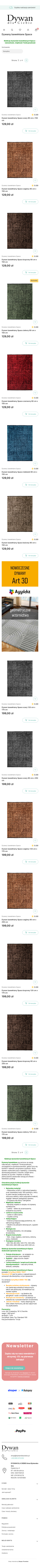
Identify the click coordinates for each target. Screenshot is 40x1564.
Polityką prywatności (24, 1376)
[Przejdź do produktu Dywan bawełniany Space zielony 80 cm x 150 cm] (20, 301)
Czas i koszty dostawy (9, 1511)
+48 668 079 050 (17, 1458)
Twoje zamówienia (8, 1546)
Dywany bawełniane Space (11, 115)
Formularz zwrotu (7, 1534)
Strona (14, 60)
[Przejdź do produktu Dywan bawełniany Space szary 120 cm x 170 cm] (20, 678)
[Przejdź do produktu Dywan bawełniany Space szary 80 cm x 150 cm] (20, 89)
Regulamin (25, 1373)
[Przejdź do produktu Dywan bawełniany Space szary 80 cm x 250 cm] (20, 749)
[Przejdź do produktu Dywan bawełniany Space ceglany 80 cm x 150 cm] (20, 160)
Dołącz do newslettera (14, 1368)
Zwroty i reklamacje (8, 1530)
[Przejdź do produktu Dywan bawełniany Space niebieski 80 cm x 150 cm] (20, 443)
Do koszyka (32, 131)
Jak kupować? (6, 1492)
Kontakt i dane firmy (8, 1489)
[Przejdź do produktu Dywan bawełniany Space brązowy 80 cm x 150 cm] (20, 230)
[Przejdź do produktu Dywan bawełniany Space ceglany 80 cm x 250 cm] (20, 890)
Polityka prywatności (8, 1527)
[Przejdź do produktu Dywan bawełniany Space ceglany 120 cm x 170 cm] (20, 820)
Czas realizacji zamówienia (10, 1508)
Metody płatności (7, 1504)
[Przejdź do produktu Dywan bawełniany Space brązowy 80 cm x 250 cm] (20, 1032)
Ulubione (5, 1553)
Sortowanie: (6, 47)
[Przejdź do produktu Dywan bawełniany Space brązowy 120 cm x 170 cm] (20, 961)
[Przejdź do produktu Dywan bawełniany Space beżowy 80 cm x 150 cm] (20, 513)
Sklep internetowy (18, 1561)
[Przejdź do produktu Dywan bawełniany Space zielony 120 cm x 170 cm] (20, 1103)
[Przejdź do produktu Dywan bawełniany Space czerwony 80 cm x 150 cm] (20, 372)
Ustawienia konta (7, 1549)
